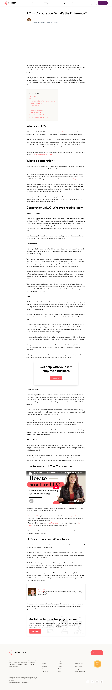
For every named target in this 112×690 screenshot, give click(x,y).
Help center (61, 666)
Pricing (46, 3)
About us (44, 666)
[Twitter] (92, 681)
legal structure (67, 132)
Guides (60, 663)
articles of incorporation (52, 523)
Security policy (78, 669)
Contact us (45, 671)
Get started (103, 3)
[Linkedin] (97, 681)
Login (94, 3)
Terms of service (79, 663)
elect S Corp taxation (74, 179)
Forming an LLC (33, 516)
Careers (44, 669)
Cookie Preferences (80, 671)
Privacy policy (78, 666)
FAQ (76, 661)
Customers (55, 3)
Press (59, 671)
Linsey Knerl (41, 591)
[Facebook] (87, 681)
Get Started (35, 631)
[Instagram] (101, 681)
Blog (59, 661)
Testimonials (61, 669)
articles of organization (70, 516)
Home (43, 661)
